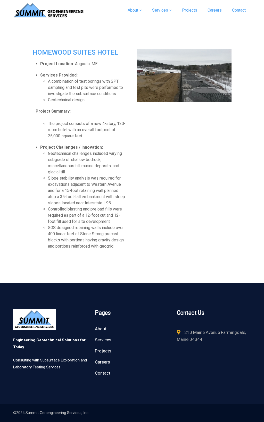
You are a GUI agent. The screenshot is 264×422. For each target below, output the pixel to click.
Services (103, 339)
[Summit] (48, 9)
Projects (103, 350)
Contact (102, 373)
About (100, 328)
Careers (102, 362)
